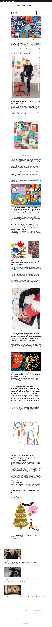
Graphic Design (23, 581)
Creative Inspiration (16, 7)
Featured (12, 7)
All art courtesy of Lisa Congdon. (16, 538)
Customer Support (25, 612)
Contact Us (26, 610)
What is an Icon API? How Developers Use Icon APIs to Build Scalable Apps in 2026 (25, 596)
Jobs (26, 613)
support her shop (18, 536)
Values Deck (37, 343)
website (13, 536)
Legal (26, 615)
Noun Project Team (8, 563)
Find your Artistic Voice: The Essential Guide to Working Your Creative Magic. (26, 44)
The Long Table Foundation (29, 46)
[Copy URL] (36, 14)
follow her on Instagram (26, 536)
